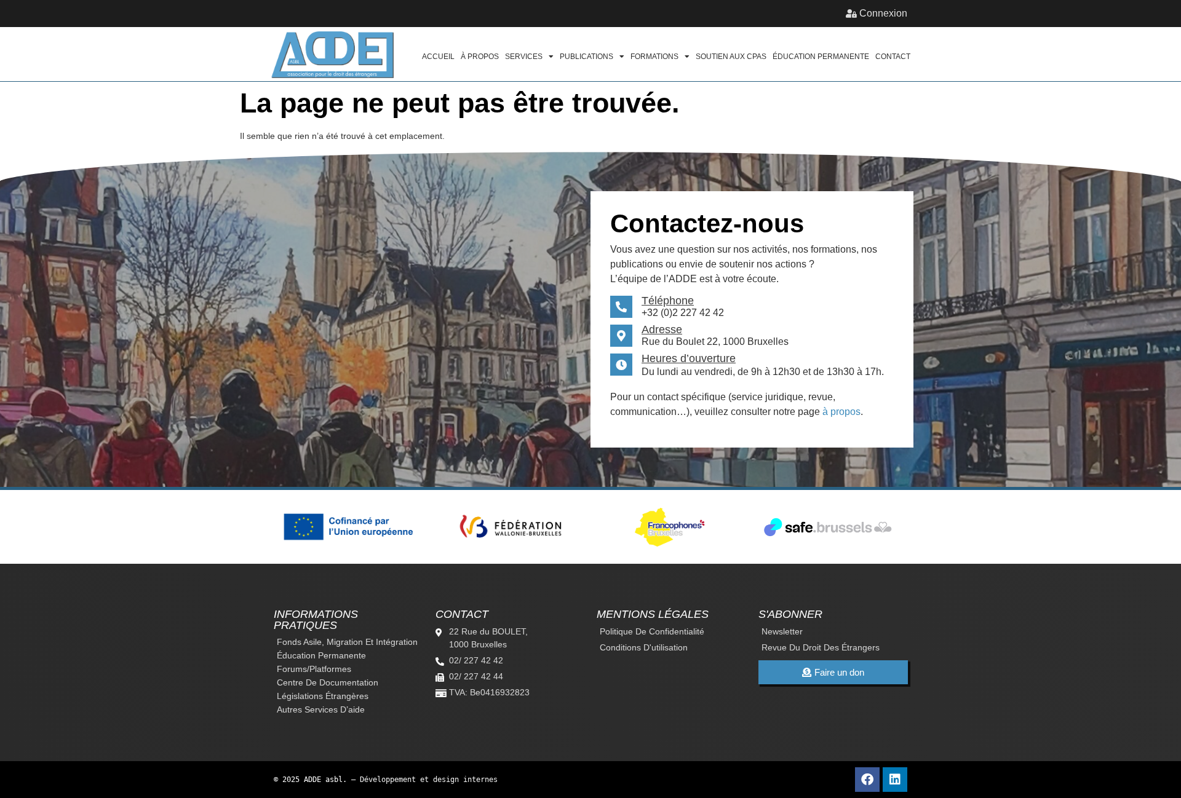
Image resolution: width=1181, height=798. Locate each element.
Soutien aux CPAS (731, 56)
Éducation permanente (821, 56)
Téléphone (668, 300)
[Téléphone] (621, 307)
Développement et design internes (429, 779)
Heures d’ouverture (689, 358)
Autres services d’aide (321, 709)
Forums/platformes (314, 669)
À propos (480, 56)
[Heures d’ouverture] (621, 365)
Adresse (662, 329)
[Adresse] (621, 336)
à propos (841, 411)
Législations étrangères (322, 696)
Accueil (438, 56)
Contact (892, 56)
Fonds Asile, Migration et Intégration (347, 642)
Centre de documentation (327, 682)
